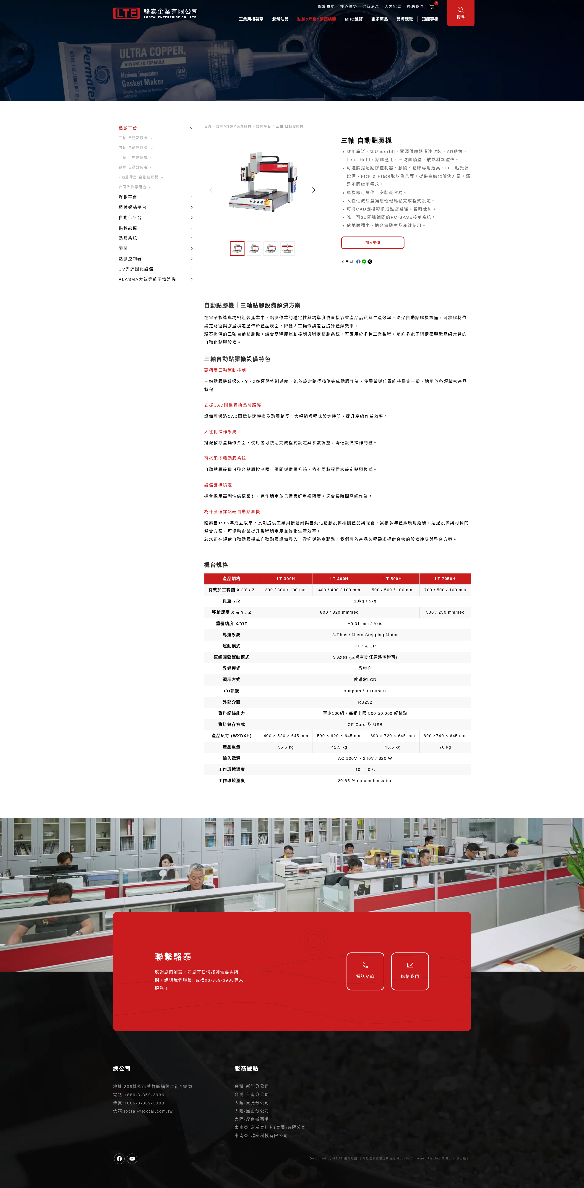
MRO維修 (354, 19)
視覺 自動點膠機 (133, 167)
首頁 (208, 126)
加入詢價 (372, 242)
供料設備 (128, 228)
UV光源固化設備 (136, 269)
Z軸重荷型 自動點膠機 (139, 177)
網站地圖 (350, 1158)
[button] (313, 189)
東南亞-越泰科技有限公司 (261, 1135)
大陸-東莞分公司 (252, 1103)
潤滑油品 (280, 19)
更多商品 (379, 19)
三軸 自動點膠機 (133, 138)
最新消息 (370, 6)
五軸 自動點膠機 (133, 157)
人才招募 (393, 6)
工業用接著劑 (251, 19)
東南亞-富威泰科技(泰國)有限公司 (270, 1127)
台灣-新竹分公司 (252, 1086)
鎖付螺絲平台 (133, 207)
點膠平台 (128, 128)
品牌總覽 (404, 19)
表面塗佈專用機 (133, 187)
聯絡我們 (415, 6)
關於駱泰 (326, 6)
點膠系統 (128, 238)
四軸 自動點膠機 (133, 148)
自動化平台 (130, 218)
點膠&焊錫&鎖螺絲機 (316, 19)
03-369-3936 (219, 980)
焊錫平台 (128, 197)
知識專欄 (430, 19)
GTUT (338, 1158)
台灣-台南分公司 (252, 1094)
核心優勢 (348, 6)
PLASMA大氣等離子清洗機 (147, 279)
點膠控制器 (130, 259)
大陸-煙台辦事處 (252, 1119)
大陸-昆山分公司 (252, 1111)
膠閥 (123, 248)
